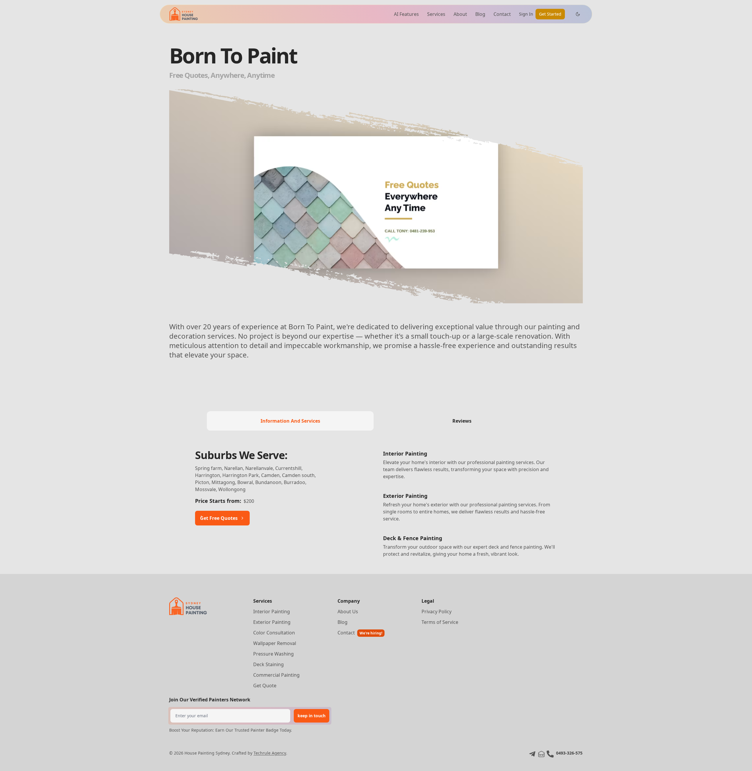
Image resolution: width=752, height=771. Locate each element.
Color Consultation (274, 632)
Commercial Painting (276, 675)
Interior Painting (271, 611)
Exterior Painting (272, 622)
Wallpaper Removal (274, 643)
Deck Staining (268, 664)
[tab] (290, 421)
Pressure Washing (273, 654)
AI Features (406, 14)
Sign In (526, 14)
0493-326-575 (569, 753)
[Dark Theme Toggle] (578, 14)
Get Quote (264, 685)
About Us (348, 611)
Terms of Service (440, 622)
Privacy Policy (436, 611)
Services (436, 14)
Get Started (550, 14)
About (460, 14)
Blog (480, 14)
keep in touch (311, 715)
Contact (502, 14)
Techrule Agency (270, 753)
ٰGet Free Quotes (219, 518)
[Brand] (183, 14)
